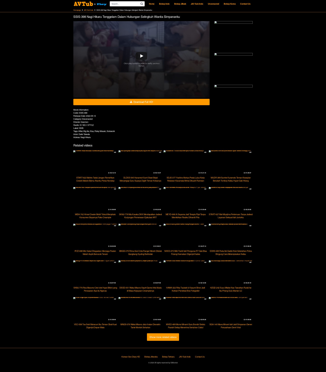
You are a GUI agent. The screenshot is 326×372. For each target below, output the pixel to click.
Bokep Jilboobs (151, 356)
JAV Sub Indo (197, 3)
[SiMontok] (90, 3)
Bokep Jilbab (180, 3)
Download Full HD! (143, 102)
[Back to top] (319, 364)
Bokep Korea (230, 3)
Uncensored (213, 3)
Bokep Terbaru (168, 356)
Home (151, 3)
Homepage (77, 10)
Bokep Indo (164, 3)
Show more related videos (163, 337)
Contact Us (245, 3)
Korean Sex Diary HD (130, 356)
